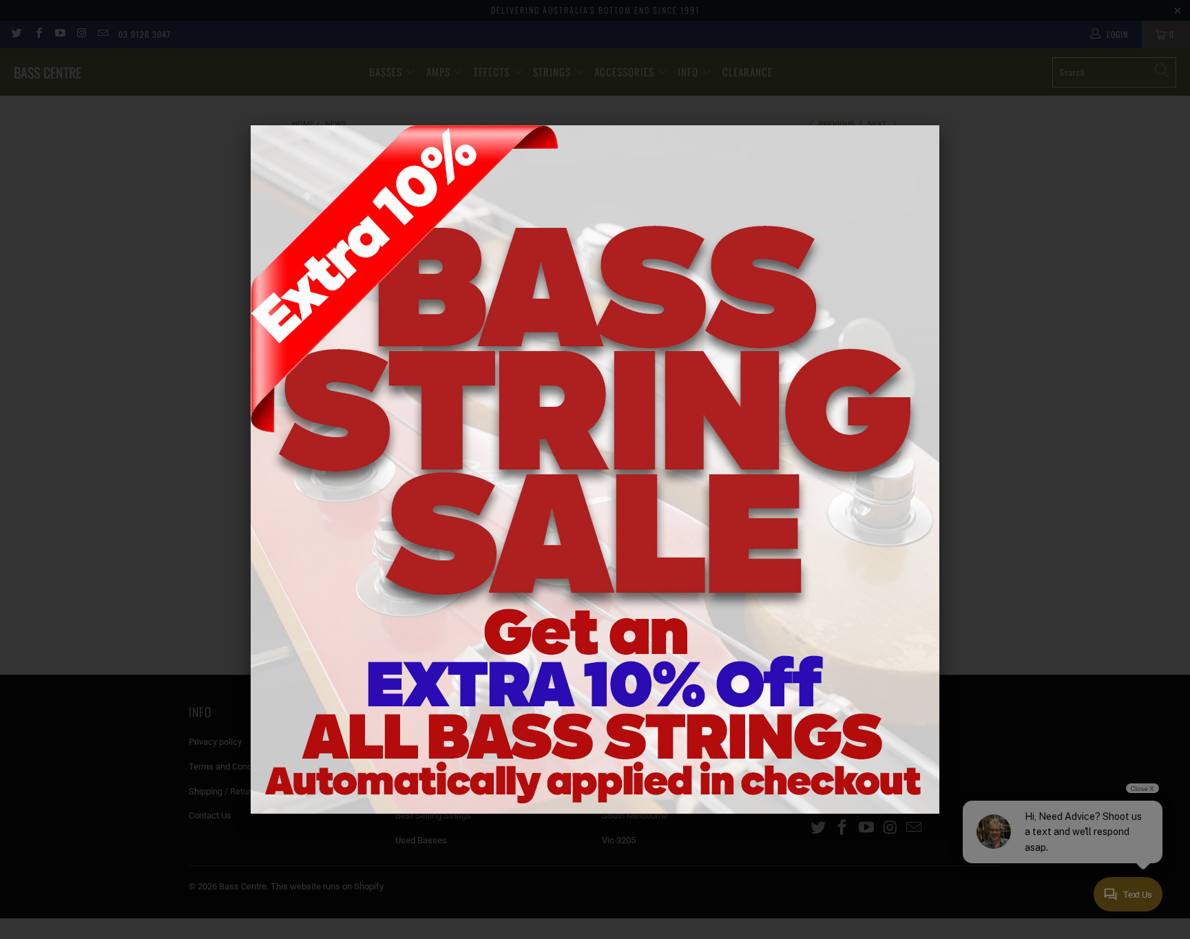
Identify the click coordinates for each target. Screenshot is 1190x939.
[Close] (939, 125)
